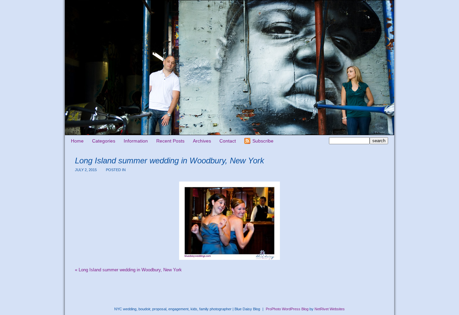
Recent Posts (170, 141)
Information (136, 141)
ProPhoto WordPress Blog (287, 309)
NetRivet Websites (330, 309)
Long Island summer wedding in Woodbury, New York (128, 269)
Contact (227, 141)
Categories (103, 141)
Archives (202, 141)
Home (77, 141)
